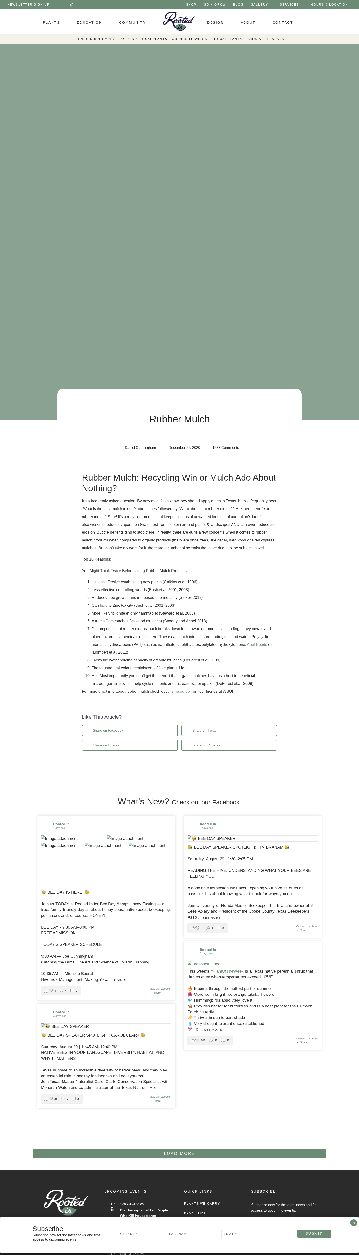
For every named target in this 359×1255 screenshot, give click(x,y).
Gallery (259, 4)
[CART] (313, 22)
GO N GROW (215, 4)
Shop (191, 4)
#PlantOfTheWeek (227, 971)
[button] (130, 730)
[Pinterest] (92, 5)
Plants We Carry (202, 1203)
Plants (51, 22)
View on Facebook (160, 988)
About (248, 22)
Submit (314, 1233)
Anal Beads (257, 644)
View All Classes (266, 39)
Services (289, 4)
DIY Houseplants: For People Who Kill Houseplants (187, 39)
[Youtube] (78, 5)
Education (89, 22)
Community (132, 22)
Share (157, 992)
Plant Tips (195, 1212)
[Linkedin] (85, 5)
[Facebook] (57, 5)
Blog (238, 4)
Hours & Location (329, 4)
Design (215, 22)
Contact (283, 22)
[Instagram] (64, 5)
